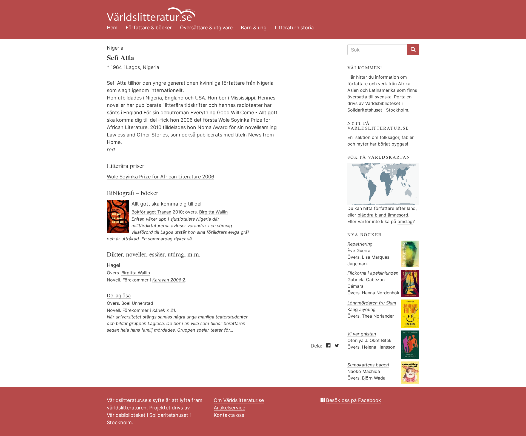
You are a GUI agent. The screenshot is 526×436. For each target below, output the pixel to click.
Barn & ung (254, 27)
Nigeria (115, 48)
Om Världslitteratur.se (239, 400)
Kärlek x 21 (163, 310)
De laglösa (119, 295)
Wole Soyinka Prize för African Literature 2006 (160, 176)
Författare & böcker (149, 27)
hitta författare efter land (389, 208)
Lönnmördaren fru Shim (371, 303)
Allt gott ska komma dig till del (166, 204)
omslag (405, 221)
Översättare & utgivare (206, 27)
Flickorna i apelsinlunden (372, 273)
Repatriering (360, 244)
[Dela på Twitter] (335, 346)
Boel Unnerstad (137, 303)
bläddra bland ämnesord (383, 215)
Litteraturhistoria (294, 27)
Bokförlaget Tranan (151, 212)
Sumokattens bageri (368, 364)
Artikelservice (229, 408)
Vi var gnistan (361, 334)
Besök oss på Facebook (353, 400)
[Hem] (259, 11)
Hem (112, 27)
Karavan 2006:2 (168, 280)
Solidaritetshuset (365, 110)
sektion (362, 137)
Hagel (113, 265)
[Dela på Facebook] (327, 346)
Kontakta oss (229, 415)
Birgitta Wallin (213, 212)
